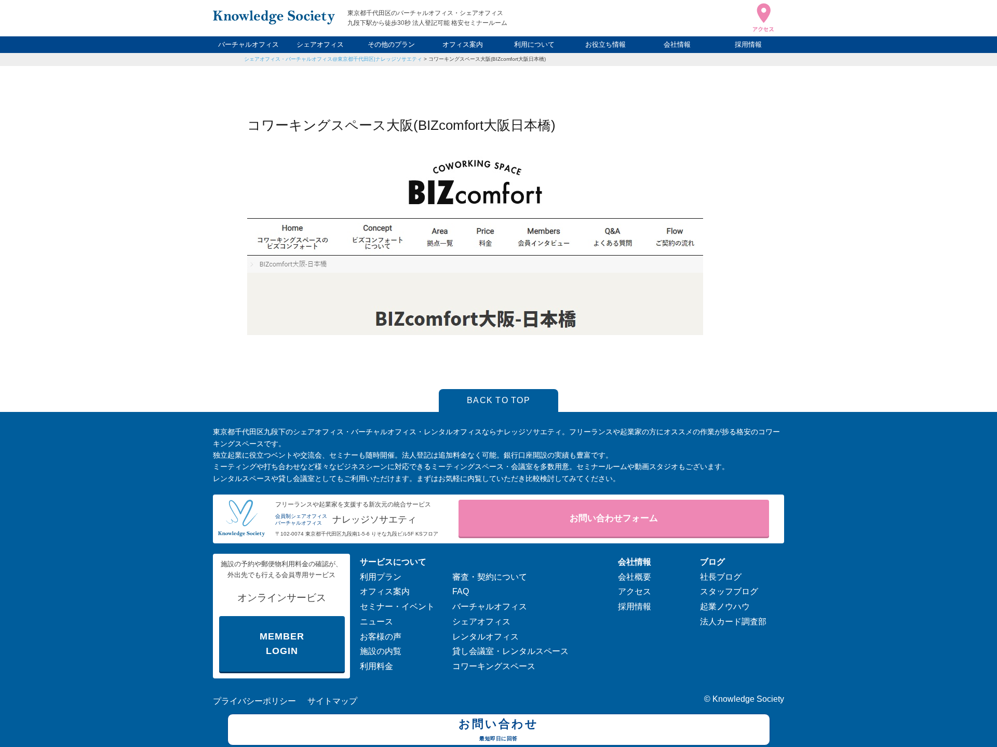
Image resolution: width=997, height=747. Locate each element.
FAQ (460, 591)
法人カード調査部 (733, 621)
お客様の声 (380, 636)
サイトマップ (332, 701)
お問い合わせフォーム (614, 518)
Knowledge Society (748, 699)
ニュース (376, 621)
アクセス (634, 591)
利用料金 (376, 666)
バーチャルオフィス (248, 44)
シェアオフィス (320, 44)
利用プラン (380, 576)
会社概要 (634, 576)
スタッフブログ (729, 591)
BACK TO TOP (498, 400)
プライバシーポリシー (254, 701)
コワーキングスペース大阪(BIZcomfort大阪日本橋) (487, 59)
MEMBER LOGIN (282, 644)
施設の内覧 (380, 651)
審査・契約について (489, 576)
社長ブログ (721, 576)
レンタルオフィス (485, 636)
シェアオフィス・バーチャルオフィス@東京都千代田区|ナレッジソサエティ (333, 59)
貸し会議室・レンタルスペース (510, 651)
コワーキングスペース (493, 666)
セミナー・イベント (397, 606)
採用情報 (748, 44)
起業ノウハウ (725, 606)
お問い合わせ (498, 729)
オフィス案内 (462, 44)
